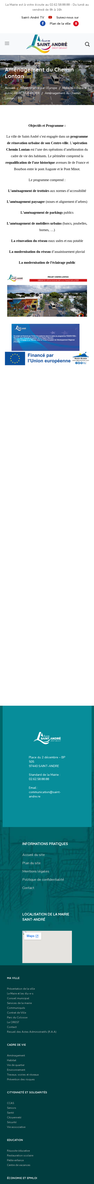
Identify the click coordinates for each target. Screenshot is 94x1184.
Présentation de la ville (21, 989)
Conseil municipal (18, 998)
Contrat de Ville (16, 1012)
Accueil (10, 88)
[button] (87, 44)
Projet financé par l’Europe (38, 88)
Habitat (11, 1060)
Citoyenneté (14, 1117)
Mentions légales (35, 871)
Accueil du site (33, 854)
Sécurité (11, 1122)
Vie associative (16, 1127)
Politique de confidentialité (43, 879)
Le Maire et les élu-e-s (20, 993)
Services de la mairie (19, 1003)
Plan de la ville (61, 24)
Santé (10, 1112)
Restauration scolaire (20, 1155)
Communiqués (16, 1008)
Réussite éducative (18, 1150)
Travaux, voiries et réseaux (23, 1074)
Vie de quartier (15, 1065)
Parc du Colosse (17, 1017)
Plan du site (31, 863)
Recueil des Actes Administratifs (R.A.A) (31, 1032)
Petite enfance (15, 1160)
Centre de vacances (18, 1165)
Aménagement (16, 1055)
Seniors (11, 1108)
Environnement (16, 1070)
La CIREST (13, 1022)
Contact (28, 887)
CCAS (10, 1103)
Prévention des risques (21, 1079)
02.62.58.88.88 (60, 5)
